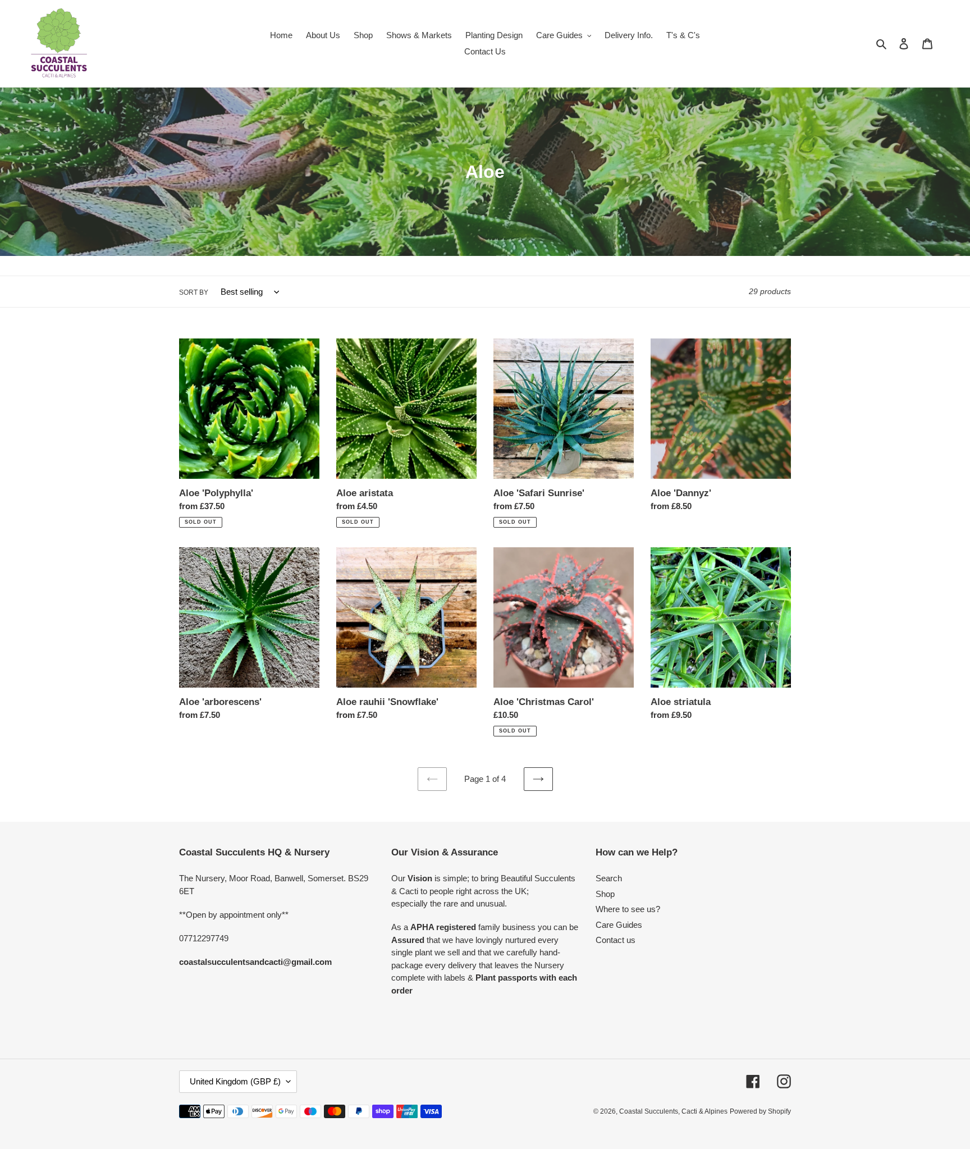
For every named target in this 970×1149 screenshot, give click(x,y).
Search (609, 878)
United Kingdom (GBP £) (235, 1081)
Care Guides (619, 925)
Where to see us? (628, 909)
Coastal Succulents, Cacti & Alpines (673, 1111)
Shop (605, 894)
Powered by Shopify (760, 1111)
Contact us (615, 940)
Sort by (193, 292)
